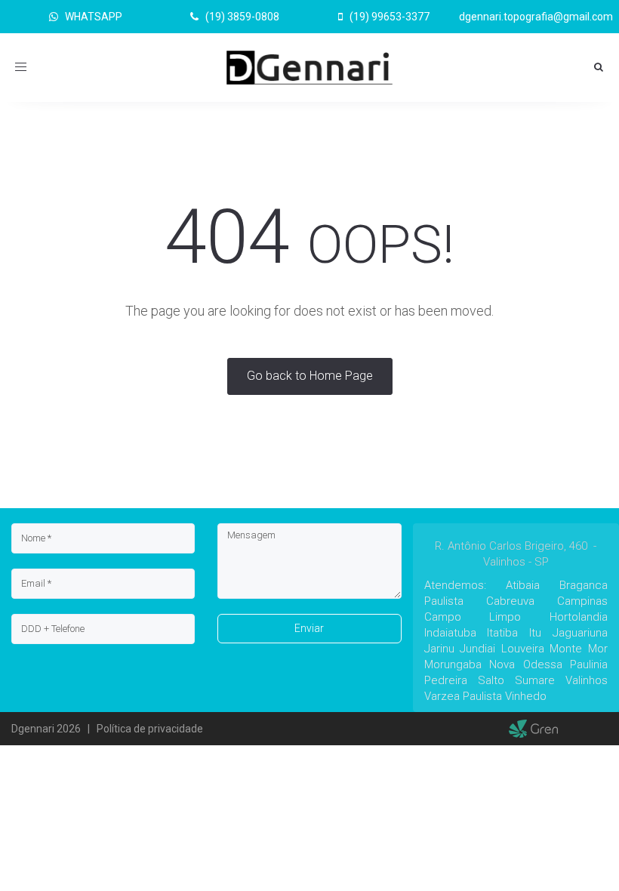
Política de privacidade (150, 729)
